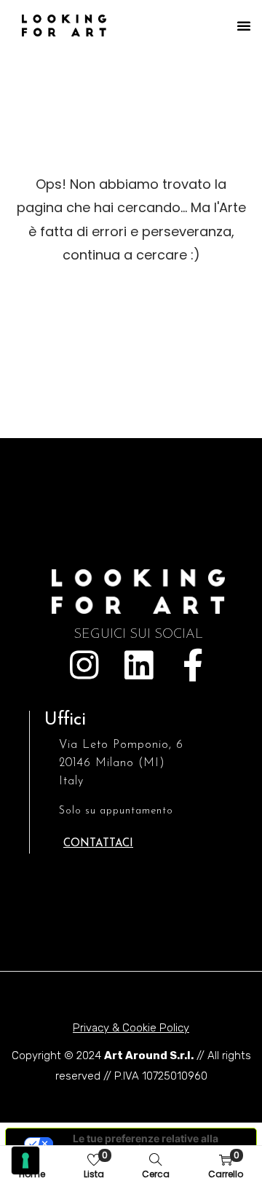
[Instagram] (84, 665)
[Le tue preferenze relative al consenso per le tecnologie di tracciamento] (25, 1160)
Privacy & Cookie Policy (131, 1027)
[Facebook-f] (193, 665)
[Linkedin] (138, 665)
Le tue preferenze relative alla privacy (145, 1143)
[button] (244, 25)
